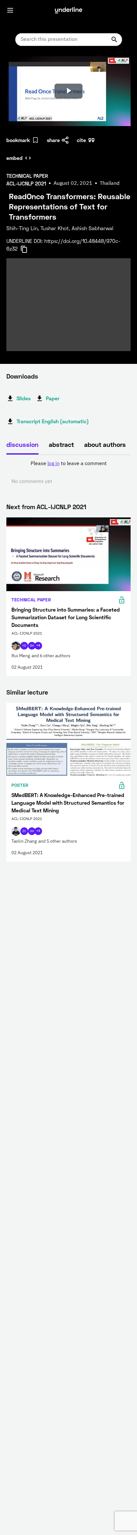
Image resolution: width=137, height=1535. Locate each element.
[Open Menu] (10, 10)
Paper (53, 398)
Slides (24, 398)
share (53, 140)
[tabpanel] (68, 473)
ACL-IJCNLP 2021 (61, 506)
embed (14, 158)
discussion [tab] (22, 444)
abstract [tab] (61, 444)
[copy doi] (27, 249)
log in (53, 463)
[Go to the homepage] (68, 10)
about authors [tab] (105, 444)
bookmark (18, 140)
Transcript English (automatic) (53, 421)
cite (81, 140)
